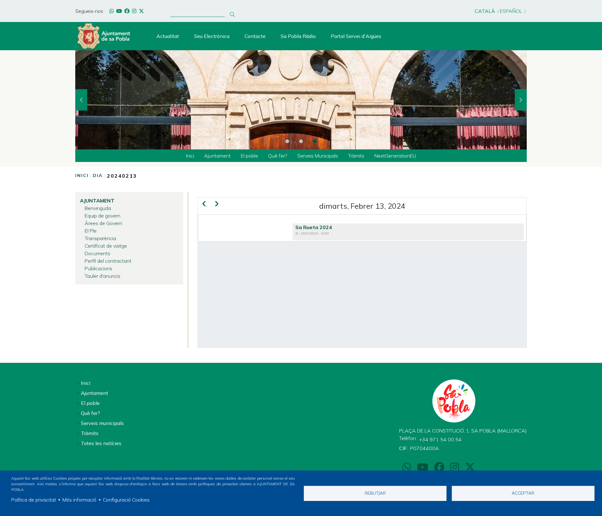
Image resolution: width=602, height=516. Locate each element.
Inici (82, 175)
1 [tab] (287, 141)
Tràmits (89, 433)
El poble (90, 403)
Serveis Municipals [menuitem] (317, 156)
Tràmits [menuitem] (356, 156)
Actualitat (167, 36)
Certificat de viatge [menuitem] (106, 246)
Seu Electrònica (212, 36)
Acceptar (523, 493)
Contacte (255, 36)
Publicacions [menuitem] (98, 268)
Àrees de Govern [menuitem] (103, 223)
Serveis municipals (102, 423)
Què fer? (90, 413)
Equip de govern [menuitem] (102, 215)
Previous (81, 99)
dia (98, 175)
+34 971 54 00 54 (440, 439)
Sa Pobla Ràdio (298, 36)
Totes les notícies (101, 443)
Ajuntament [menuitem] (217, 156)
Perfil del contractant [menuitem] (108, 261)
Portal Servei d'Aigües (356, 36)
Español (511, 11)
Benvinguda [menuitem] (98, 208)
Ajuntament (94, 393)
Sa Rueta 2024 (313, 227)
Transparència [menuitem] (100, 238)
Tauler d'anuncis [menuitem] (102, 276)
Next (521, 99)
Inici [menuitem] (190, 156)
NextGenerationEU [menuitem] (395, 156)
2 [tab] (301, 141)
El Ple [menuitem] (91, 231)
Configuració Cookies (126, 500)
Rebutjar (375, 493)
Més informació (79, 500)
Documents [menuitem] (97, 253)
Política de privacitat (33, 500)
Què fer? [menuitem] (277, 156)
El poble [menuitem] (249, 156)
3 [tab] (315, 141)
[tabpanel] (301, 99)
